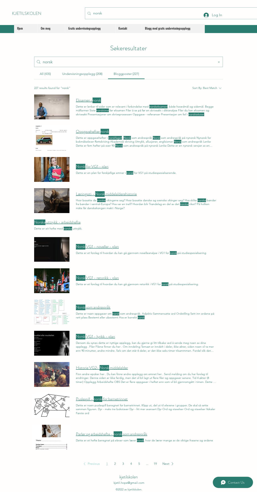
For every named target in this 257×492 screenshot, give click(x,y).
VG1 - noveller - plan (97, 247)
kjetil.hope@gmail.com (129, 483)
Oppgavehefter (92, 131)
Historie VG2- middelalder (102, 368)
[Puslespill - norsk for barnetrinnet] (51, 405)
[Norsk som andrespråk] (51, 312)
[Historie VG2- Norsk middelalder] (51, 374)
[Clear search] (219, 62)
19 (155, 464)
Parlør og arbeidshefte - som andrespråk (111, 434)
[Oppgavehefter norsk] (51, 138)
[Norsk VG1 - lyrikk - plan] (51, 343)
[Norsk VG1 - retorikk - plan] (51, 280)
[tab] (45, 74)
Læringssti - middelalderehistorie (106, 194)
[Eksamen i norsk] (51, 107)
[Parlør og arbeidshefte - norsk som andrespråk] (51, 437)
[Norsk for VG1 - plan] (51, 169)
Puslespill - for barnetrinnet (102, 399)
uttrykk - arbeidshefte (57, 222)
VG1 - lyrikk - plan (95, 336)
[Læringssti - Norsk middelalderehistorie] (51, 200)
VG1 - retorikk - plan (97, 278)
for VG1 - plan (92, 166)
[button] (91, 464)
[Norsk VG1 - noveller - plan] (51, 249)
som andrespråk (93, 307)
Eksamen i (88, 100)
